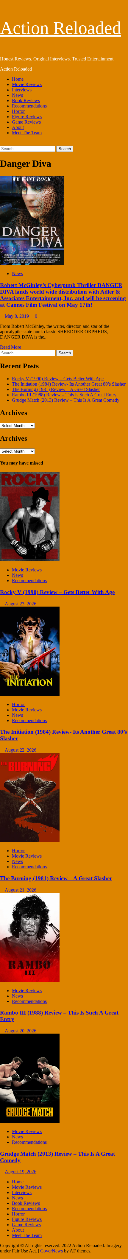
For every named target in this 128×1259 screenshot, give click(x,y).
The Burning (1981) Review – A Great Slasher (56, 389)
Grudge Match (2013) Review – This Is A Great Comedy (65, 400)
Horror (18, 111)
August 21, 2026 (20, 889)
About (18, 127)
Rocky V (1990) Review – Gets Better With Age (58, 378)
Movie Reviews (27, 84)
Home (18, 79)
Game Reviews (26, 121)
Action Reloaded (60, 28)
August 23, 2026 (20, 603)
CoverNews (51, 1250)
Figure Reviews (27, 116)
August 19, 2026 (20, 1171)
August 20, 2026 (20, 1030)
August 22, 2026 (20, 749)
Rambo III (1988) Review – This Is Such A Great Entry (64, 394)
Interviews (22, 89)
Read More (10, 347)
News (17, 95)
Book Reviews (26, 100)
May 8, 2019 (17, 316)
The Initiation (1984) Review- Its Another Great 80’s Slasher (69, 384)
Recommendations (29, 105)
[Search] (2, 142)
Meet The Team (27, 132)
